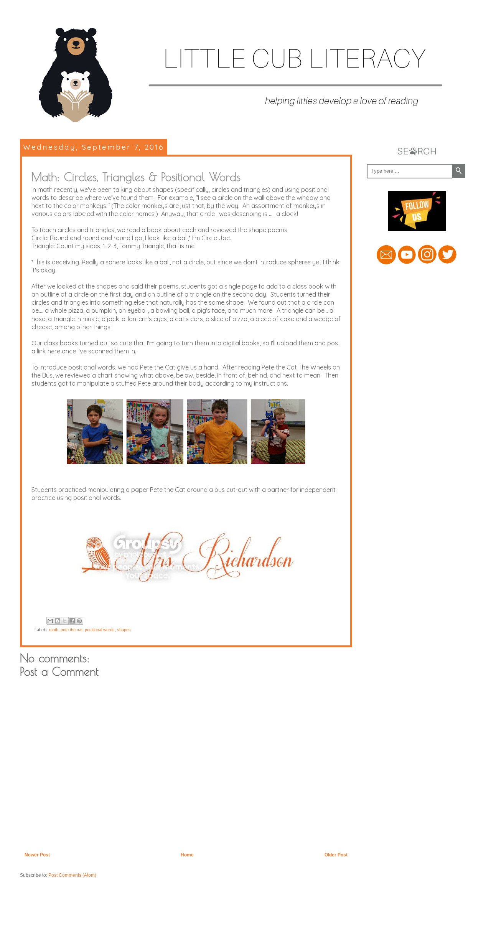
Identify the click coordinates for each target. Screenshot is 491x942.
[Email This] (50, 621)
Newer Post (37, 855)
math (53, 629)
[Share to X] (65, 621)
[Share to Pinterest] (79, 621)
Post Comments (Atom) (72, 875)
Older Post (336, 855)
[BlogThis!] (57, 621)
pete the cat (71, 629)
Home (187, 855)
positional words (100, 629)
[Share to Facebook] (72, 621)
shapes (124, 629)
